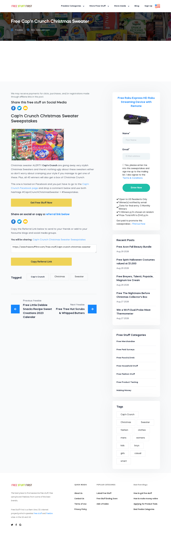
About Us (78, 493)
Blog (137, 6)
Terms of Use (80, 504)
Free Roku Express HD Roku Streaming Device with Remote (136, 102)
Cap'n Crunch (38, 277)
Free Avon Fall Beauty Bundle (133, 247)
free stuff (38, 513)
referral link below (57, 214)
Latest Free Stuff (104, 493)
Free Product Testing (127, 382)
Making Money (123, 391)
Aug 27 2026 (122, 302)
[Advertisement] (85, 62)
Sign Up (148, 6)
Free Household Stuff (127, 366)
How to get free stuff (143, 493)
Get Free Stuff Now (41, 202)
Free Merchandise (125, 342)
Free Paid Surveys (125, 350)
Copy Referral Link (41, 261)
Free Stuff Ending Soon (107, 498)
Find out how (138, 224)
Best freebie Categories (144, 509)
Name (126, 133)
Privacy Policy (80, 509)
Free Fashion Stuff (125, 374)
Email (126, 149)
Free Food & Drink (125, 358)
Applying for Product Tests (145, 504)
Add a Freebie (103, 504)
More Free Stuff (98, 6)
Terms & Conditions (133, 178)
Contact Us (79, 498)
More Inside (120, 6)
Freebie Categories (71, 6)
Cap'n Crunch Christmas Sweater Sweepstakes (59, 240)
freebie (49, 513)
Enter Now (136, 188)
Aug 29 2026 (122, 252)
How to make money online (146, 498)
